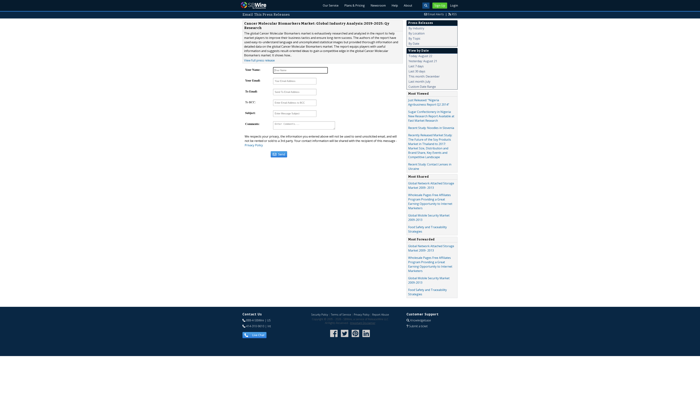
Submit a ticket (418, 326)
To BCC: (250, 102)
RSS (454, 14)
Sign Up (439, 5)
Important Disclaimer (362, 323)
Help (395, 5)
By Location (417, 33)
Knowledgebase (420, 320)
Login (454, 5)
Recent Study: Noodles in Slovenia (431, 128)
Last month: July (419, 82)
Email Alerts (436, 14)
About (408, 5)
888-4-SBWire (255, 320)
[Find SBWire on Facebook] (334, 337)
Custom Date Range (422, 87)
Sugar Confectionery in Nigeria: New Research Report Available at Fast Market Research (431, 116)
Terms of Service (341, 314)
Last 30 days (417, 71)
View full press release (259, 60)
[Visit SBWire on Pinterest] (355, 337)
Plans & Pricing (354, 5)
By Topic (414, 38)
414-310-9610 (255, 326)
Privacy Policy (254, 145)
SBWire (253, 5)
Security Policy (319, 314)
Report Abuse (380, 314)
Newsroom (378, 5)
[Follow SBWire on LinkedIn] (366, 337)
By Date (414, 44)
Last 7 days (416, 66)
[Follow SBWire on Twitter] (345, 337)
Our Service (331, 5)
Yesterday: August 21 (423, 61)
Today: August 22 (420, 56)
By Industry (416, 28)
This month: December (424, 76)
